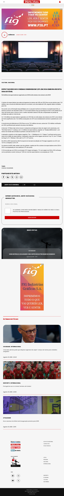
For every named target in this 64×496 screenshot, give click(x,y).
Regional (46, 459)
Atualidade (7, 418)
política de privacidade (21, 211)
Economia (46, 477)
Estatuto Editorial (48, 441)
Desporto (6, 383)
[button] (3, 230)
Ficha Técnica (47, 445)
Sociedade (10, 168)
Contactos (46, 443)
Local (45, 457)
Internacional (16, 346)
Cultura (4, 82)
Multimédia (46, 481)
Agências (11, 35)
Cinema (4, 168)
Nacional (11, 82)
